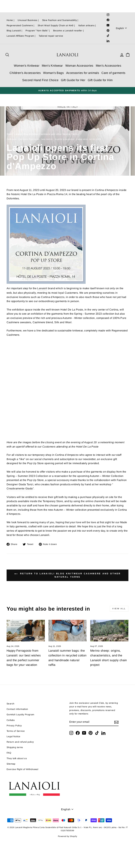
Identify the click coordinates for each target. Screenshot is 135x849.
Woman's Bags (53, 73)
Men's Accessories (108, 65)
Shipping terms (15, 747)
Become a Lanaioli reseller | (68, 30)
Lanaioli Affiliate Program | (21, 36)
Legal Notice (13, 736)
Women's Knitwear (26, 65)
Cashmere (11, 139)
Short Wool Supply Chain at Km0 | (56, 25)
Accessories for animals (82, 73)
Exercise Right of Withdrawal (22, 769)
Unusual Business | (28, 20)
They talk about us (17, 758)
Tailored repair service (51, 36)
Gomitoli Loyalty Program (20, 714)
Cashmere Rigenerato (29, 139)
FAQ (9, 753)
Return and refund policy (20, 742)
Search (10, 703)
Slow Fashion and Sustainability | (60, 20)
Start (9, 134)
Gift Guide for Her (73, 80)
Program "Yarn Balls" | (38, 30)
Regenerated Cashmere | (20, 25)
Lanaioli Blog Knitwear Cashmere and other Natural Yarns (46, 134)
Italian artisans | (87, 25)
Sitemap (11, 764)
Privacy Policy (14, 725)
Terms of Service (16, 731)
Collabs (11, 720)
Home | (10, 20)
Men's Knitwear (52, 65)
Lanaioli (42, 288)
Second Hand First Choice (40, 80)
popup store (82, 139)
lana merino (47, 139)
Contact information (17, 709)
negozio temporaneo (64, 139)
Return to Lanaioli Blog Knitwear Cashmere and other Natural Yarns (70, 575)
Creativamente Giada (20, 488)
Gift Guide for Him (100, 80)
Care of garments (113, 73)
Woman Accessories (79, 65)
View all (119, 608)
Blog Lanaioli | (14, 30)
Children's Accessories (25, 73)
